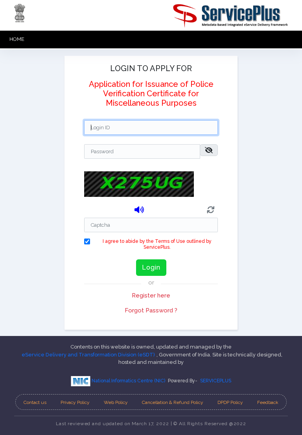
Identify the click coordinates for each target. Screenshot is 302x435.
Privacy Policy (75, 402)
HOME (16, 39)
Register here (151, 295)
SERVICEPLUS (215, 381)
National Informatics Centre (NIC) (127, 381)
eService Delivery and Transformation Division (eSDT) (88, 355)
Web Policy (116, 402)
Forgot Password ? (151, 310)
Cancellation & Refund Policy (172, 402)
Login (151, 267)
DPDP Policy (230, 402)
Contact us (35, 402)
